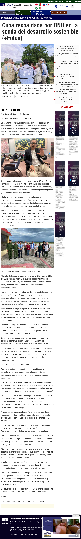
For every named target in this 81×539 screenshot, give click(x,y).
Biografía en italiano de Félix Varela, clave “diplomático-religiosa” (60, 197)
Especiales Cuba (9, 17)
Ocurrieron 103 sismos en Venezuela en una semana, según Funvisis (68, 69)
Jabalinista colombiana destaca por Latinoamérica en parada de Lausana (68, 48)
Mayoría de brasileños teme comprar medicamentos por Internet (68, 56)
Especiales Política (30, 17)
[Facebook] (56, 6)
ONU (23, 501)
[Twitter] (61, 6)
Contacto (78, 1)
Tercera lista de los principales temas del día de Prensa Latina (68, 99)
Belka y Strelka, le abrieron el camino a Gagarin (73, 193)
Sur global (40, 501)
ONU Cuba (31, 501)
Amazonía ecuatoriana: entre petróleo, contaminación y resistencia (73, 145)
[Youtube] (67, 6)
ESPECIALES (56, 12)
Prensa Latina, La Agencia (54, 1)
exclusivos (46, 17)
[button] (72, 6)
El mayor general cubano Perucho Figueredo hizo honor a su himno (60, 246)
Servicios (69, 1)
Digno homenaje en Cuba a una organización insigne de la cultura (68, 76)
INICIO (3, 13)
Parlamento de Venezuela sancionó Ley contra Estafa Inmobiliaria (68, 91)
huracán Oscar (14, 501)
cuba (6, 501)
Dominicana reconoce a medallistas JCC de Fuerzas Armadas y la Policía (68, 84)
